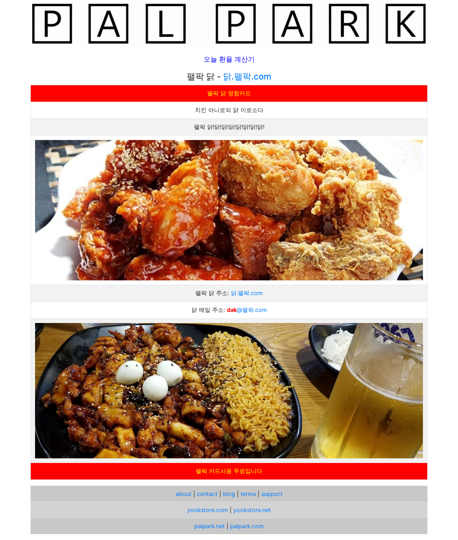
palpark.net (209, 526)
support (272, 493)
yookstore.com (207, 510)
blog (229, 493)
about (183, 493)
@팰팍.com (252, 309)
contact (207, 493)
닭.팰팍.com (247, 76)
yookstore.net (252, 510)
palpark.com (247, 526)
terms (248, 493)
